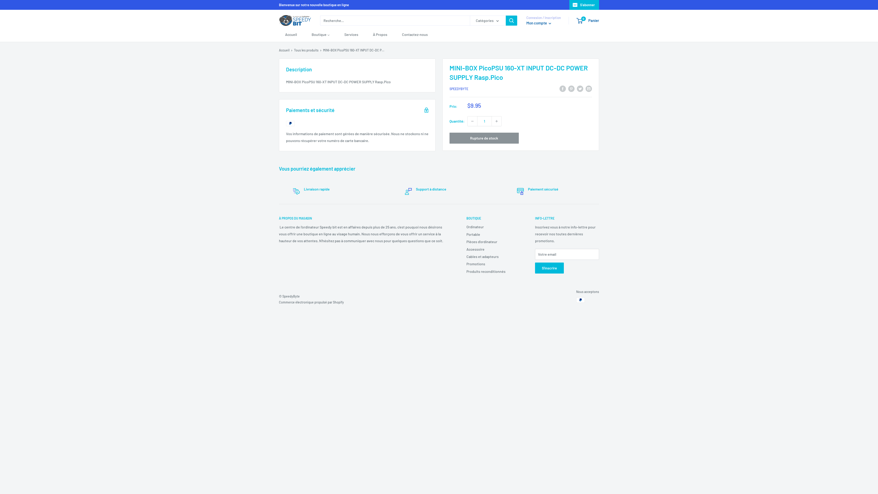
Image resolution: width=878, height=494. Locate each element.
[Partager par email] (589, 88)
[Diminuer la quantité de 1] (472, 121)
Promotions (475, 264)
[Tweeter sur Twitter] (580, 88)
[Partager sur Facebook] (562, 88)
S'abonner (587, 5)
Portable (473, 234)
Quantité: (457, 121)
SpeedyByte (459, 89)
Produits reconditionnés (486, 271)
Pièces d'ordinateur (481, 241)
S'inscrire (549, 268)
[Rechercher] (511, 21)
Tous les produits (306, 50)
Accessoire (475, 249)
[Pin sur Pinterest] (571, 88)
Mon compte (537, 23)
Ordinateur (475, 227)
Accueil (284, 50)
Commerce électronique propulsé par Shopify (311, 302)
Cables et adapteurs (482, 256)
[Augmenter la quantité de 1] (496, 121)
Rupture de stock (484, 138)
